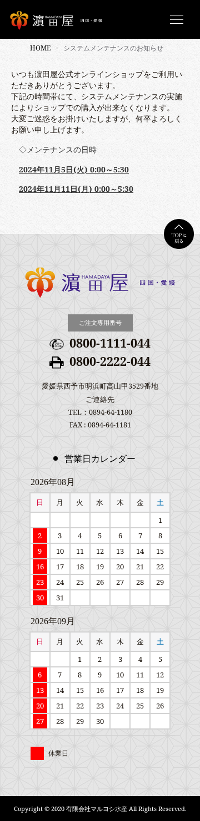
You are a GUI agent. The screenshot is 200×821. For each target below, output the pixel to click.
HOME (40, 48)
